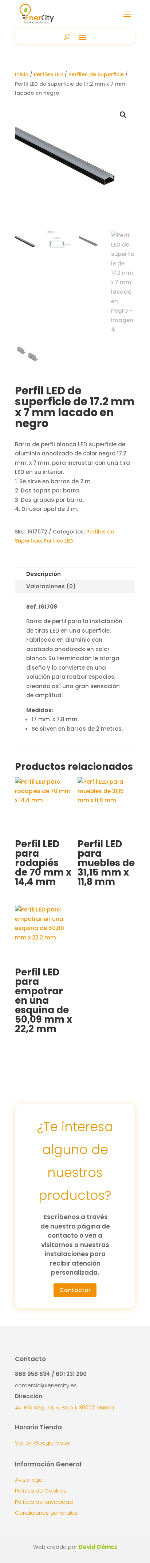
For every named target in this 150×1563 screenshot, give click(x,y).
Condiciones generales (46, 1513)
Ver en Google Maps (42, 1442)
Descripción (43, 574)
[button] (123, 114)
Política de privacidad (44, 1502)
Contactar (75, 1290)
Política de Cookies (40, 1490)
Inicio (21, 74)
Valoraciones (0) (51, 586)
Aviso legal (29, 1479)
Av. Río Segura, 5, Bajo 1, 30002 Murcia (64, 1407)
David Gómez (98, 1547)
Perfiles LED (48, 74)
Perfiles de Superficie (96, 74)
